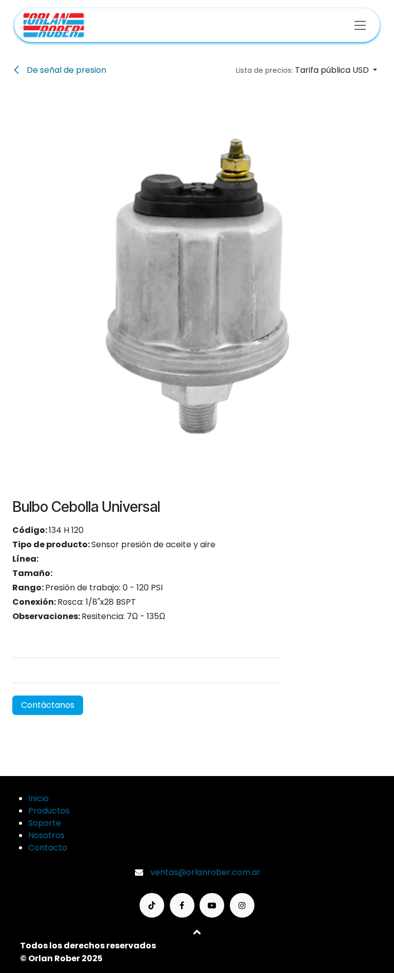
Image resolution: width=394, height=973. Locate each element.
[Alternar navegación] (360, 24)
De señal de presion (65, 70)
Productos (49, 811)
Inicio (38, 798)
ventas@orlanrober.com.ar (205, 872)
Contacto (47, 847)
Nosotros (46, 835)
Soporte (44, 823)
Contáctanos (47, 705)
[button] (306, 70)
